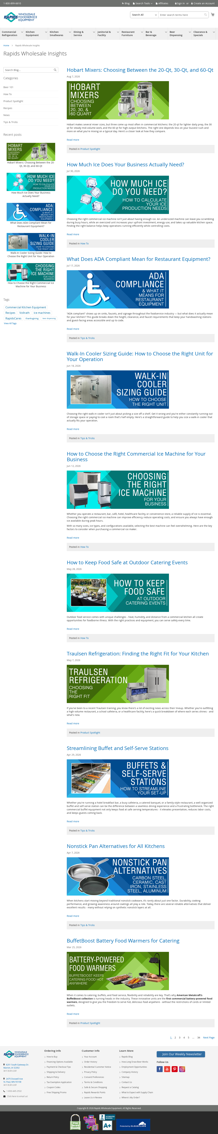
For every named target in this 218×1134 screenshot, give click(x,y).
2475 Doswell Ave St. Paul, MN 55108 (13, 1080)
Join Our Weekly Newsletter (182, 1054)
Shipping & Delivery (56, 1072)
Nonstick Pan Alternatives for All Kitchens (116, 846)
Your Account (90, 1056)
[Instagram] (182, 1070)
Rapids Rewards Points (94, 1092)
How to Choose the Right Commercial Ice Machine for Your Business (136, 456)
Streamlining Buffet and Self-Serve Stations (117, 748)
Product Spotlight (90, 149)
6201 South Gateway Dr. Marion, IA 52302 (16, 1066)
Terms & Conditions (93, 1082)
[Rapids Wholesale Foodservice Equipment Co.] (16, 1058)
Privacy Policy (90, 1072)
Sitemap (125, 1077)
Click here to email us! (17, 1096)
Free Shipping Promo (56, 1092)
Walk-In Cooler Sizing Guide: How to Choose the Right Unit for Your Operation (140, 356)
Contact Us (127, 1082)
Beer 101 (8, 87)
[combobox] (183, 15)
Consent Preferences (94, 1077)
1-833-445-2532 (14, 1091)
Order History (90, 1061)
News (6, 115)
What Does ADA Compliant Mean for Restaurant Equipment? (138, 259)
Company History (130, 1072)
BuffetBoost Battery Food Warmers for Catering (123, 940)
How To (84, 243)
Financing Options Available (60, 1061)
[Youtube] (167, 1070)
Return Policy (53, 1077)
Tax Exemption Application (59, 1082)
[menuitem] (11, 34)
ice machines (42, 313)
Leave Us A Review (93, 1097)
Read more (73, 139)
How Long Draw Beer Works (135, 1061)
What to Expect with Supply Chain (137, 1092)
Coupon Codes (53, 1087)
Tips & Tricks (87, 338)
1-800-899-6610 (12, 3)
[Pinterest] (175, 1070)
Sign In (181, 3)
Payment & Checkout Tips (59, 1066)
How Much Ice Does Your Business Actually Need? (125, 164)
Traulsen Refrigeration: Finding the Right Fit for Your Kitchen (138, 653)
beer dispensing (49, 318)
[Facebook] (160, 1070)
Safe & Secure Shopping (95, 1087)
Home (6, 45)
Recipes (7, 108)
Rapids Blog (127, 1056)
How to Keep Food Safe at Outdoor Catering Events (127, 562)
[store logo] (20, 17)
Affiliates (163, 3)
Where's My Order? (131, 1097)
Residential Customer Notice (97, 1066)
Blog (127, 3)
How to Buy (52, 1056)
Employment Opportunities (134, 1066)
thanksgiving (32, 318)
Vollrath (24, 313)
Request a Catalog (130, 1087)
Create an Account (204, 3)
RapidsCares (13, 318)
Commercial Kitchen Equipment (25, 307)
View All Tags (10, 323)
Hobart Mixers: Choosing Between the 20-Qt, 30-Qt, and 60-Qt (140, 69)
